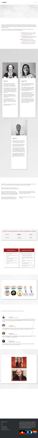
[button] (34, 2)
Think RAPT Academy (3, 426)
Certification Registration (4, 427)
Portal (2, 425)
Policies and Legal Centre (4, 428)
